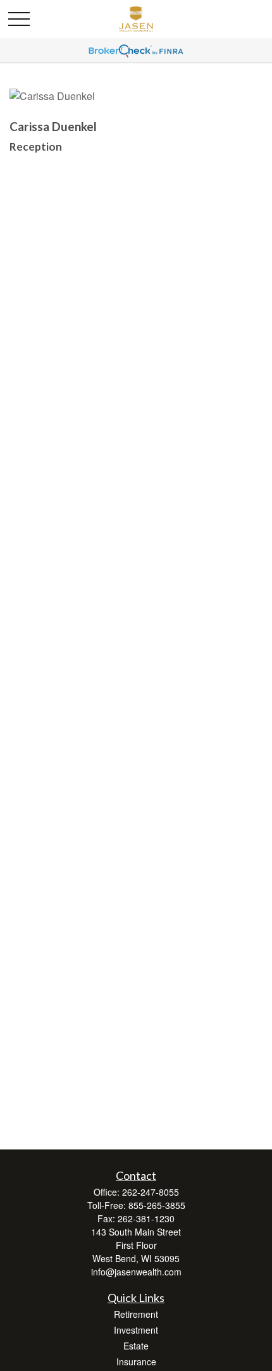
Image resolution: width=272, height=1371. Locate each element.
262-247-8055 (150, 1192)
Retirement (136, 1314)
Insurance (136, 1361)
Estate (136, 1345)
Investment (136, 1330)
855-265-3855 (156, 1205)
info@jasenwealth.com (136, 1271)
